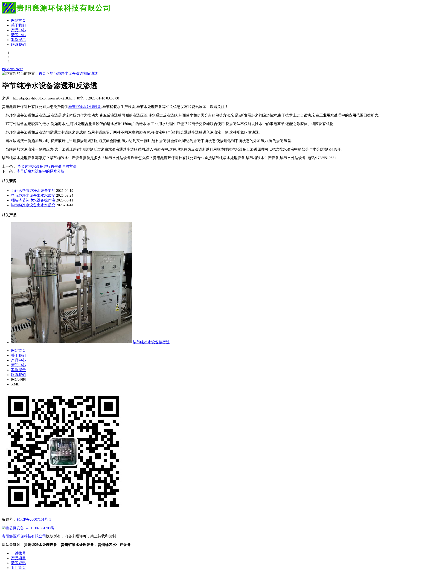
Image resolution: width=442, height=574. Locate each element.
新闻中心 (18, 35)
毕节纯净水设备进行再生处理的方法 (46, 166)
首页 (42, 73)
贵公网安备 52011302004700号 (30, 528)
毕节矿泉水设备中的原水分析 (40, 171)
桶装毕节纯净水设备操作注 (33, 200)
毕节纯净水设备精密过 (151, 342)
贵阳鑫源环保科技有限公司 (24, 536)
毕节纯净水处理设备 (84, 107)
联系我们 (18, 45)
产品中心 (18, 30)
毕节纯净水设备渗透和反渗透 (74, 73)
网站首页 (18, 20)
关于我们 (18, 25)
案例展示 (18, 40)
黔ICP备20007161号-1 (34, 519)
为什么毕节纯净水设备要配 (33, 190)
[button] (8, 69)
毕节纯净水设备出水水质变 (33, 195)
